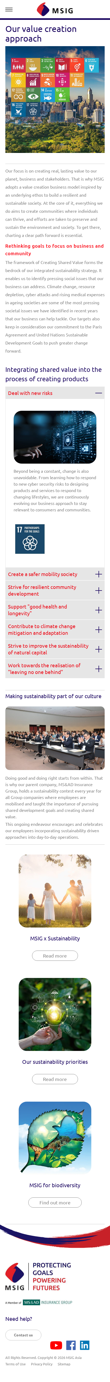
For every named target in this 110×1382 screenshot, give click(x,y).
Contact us (23, 1335)
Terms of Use (15, 1364)
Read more (55, 955)
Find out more (55, 1202)
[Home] (55, 9)
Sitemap (64, 1364)
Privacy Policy (41, 1364)
